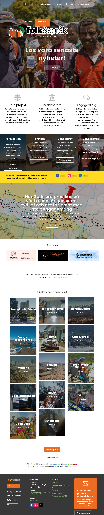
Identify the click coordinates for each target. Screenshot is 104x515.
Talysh (52, 393)
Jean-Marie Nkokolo (81, 366)
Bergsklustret (80, 309)
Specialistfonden (23, 396)
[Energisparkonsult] (84, 260)
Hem (27, 4)
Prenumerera (39, 157)
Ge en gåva (42, 22)
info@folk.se (34, 501)
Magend (23, 368)
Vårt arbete (46, 4)
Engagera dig (83, 4)
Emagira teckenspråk (23, 338)
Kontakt (28, 22)
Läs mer (52, 225)
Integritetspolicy (58, 493)
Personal (55, 490)
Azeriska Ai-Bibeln (23, 309)
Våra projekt (52, 66)
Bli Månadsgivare (91, 158)
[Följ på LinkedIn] (80, 175)
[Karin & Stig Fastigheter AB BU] (53, 260)
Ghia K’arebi (80, 337)
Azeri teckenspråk (52, 309)
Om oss (55, 482)
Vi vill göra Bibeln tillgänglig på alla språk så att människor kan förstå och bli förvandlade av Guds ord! (52, 54)
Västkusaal (23, 424)
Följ (62, 176)
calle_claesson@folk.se (57, 277)
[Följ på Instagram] (69, 175)
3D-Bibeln (52, 421)
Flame (52, 337)
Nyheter (69, 4)
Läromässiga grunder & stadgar (61, 486)
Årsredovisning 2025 (59, 496)
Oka (80, 395)
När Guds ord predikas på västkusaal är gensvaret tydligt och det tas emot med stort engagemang (52, 203)
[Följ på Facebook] (57, 175)
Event (34, 4)
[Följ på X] (41, 505)
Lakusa (52, 365)
